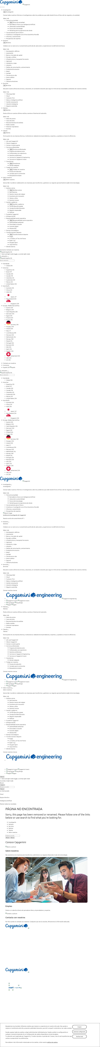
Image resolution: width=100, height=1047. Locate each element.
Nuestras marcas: (9, 975)
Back (11, 22)
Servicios (8, 85)
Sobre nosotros (10, 179)
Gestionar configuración (79, 1031)
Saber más (6, 18)
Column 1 (11, 931)
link (4, 12)
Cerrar (2, 785)
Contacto (14, 947)
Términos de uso (15, 963)
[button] (9, 367)
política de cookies (52, 1042)
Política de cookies (16, 957)
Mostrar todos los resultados (8, 804)
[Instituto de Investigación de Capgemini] (51, 513)
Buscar (2, 776)
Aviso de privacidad (16, 953)
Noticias (8, 110)
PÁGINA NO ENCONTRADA (23, 809)
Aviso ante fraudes (16, 965)
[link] (15, 4)
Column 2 (11, 949)
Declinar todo (79, 1036)
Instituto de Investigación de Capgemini (14, 515)
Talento (8, 132)
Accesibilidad (15, 951)
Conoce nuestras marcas (10, 590)
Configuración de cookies (18, 961)
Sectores (8, 42)
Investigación (9, 12)
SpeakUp (14, 959)
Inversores (14, 945)
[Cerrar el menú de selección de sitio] (8, 256)
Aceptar (79, 1027)
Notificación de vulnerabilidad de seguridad (22, 955)
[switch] (0, 253)
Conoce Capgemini (15, 842)
